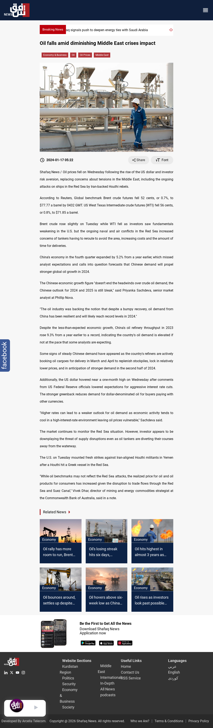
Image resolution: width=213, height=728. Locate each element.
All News (107, 689)
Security (69, 684)
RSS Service (131, 678)
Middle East (102, 55)
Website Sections (76, 660)
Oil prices (85, 55)
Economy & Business (55, 55)
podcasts (107, 695)
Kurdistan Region (69, 669)
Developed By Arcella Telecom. (23, 721)
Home (126, 666)
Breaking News (52, 29)
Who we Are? (139, 721)
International (110, 677)
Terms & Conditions (169, 721)
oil (73, 55)
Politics (68, 678)
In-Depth (107, 683)
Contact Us (130, 672)
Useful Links (131, 660)
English (174, 672)
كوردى (173, 678)
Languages (177, 660)
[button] (170, 32)
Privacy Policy (198, 721)
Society (68, 707)
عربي (172, 666)
